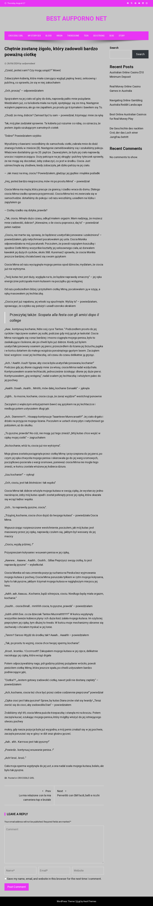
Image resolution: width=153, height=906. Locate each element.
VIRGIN (59, 35)
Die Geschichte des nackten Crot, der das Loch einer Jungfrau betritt (126, 133)
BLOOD (49, 35)
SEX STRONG (99, 35)
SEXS (111, 35)
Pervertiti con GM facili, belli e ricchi (78, 793)
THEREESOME (73, 35)
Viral (78, 901)
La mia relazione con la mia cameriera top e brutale (35, 795)
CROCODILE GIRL (15, 35)
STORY (122, 35)
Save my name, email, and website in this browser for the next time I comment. (54, 878)
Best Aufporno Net (76, 18)
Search (114, 47)
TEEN (86, 35)
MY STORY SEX (34, 35)
